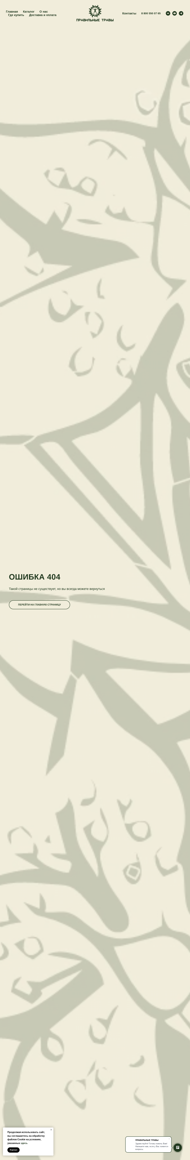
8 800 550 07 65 (151, 13)
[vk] (168, 13)
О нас (43, 11)
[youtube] (174, 13)
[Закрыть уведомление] (51, 1129)
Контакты (129, 13)
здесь (24, 1143)
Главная (12, 11)
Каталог (28, 11)
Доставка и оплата (42, 15)
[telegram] (181, 13)
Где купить (16, 15)
